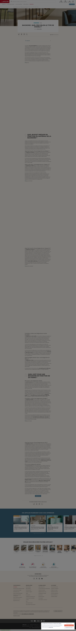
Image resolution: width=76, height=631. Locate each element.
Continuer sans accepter (69, 623)
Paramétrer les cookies (69, 627)
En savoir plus (51, 627)
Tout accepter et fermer (69, 625)
